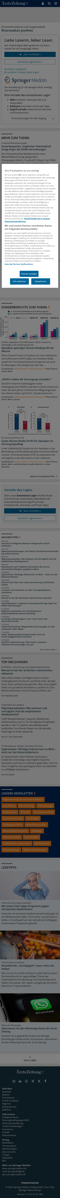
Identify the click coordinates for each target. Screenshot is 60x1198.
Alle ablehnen (19, 281)
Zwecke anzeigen (29, 274)
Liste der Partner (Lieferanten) (19, 264)
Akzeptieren (40, 281)
